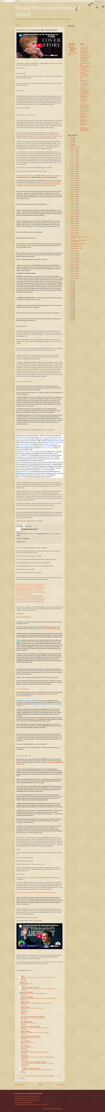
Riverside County (26, 444)
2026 (71, 138)
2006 (71, 317)
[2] (28, 454)
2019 (71, 288)
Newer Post (18, 1085)
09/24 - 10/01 (74, 178)
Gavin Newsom (26, 471)
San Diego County (54, 442)
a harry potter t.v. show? (76, 248)
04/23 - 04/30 (74, 228)
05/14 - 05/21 (74, 221)
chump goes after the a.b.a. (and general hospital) (26, 1098)
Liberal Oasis (83, 109)
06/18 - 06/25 (74, 210)
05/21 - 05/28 (74, 219)
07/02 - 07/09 (74, 205)
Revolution (82, 87)
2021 (71, 283)
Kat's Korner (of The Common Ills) (30, 1026)
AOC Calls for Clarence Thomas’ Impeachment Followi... (31, 592)
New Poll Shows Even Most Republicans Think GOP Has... (31, 597)
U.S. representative (45, 437)
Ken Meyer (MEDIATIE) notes (52, 628)
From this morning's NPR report (24, 381)
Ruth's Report (25, 1011)
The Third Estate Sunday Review (84, 52)
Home (40, 1085)
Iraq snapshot (30, 115)
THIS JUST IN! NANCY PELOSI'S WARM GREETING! (34, 1052)
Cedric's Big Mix (25, 1041)
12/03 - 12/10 (74, 155)
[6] (32, 465)
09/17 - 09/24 (74, 180)
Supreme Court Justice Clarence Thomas (30, 700)
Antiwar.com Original (27, 992)
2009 (71, 310)
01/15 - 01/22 (74, 274)
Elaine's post (28, 617)
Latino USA (24, 982)
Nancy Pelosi (42, 469)
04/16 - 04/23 (74, 230)
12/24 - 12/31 (74, 148)
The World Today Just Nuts (84, 81)
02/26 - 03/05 (74, 260)
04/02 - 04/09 (74, 235)
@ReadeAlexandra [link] (31, 533)
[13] (24, 476)
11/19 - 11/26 (74, 160)
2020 (71, 286)
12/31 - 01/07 (74, 146)
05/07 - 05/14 (74, 223)
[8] (52, 471)
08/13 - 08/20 (74, 192)
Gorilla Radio (24, 1055)
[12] (22, 476)
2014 (71, 299)
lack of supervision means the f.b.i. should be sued (33, 1018)
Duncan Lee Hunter (46, 447)
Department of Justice (29, 451)
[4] (43, 460)
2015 (71, 297)
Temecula (30, 446)
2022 (71, 281)
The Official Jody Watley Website (30, 1068)
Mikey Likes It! (25, 1002)
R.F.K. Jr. (23, 1013)
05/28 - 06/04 (74, 216)
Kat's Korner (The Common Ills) (84, 58)
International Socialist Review (84, 97)
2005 (71, 319)
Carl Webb (82, 102)
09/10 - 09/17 (74, 182)
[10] (21, 474)
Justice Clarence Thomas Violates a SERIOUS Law (29, 586)
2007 (71, 315)
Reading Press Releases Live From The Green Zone (85, 129)
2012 (71, 304)
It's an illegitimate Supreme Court (29, 1022)
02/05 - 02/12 (74, 267)
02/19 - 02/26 (74, 262)
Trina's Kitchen (25, 1006)
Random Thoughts (84, 107)
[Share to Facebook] (22, 1078)
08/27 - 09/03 (74, 187)
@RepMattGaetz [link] (51, 533)
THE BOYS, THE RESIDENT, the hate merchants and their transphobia (38, 998)
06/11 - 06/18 (74, 212)
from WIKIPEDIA (50, 429)
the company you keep (76, 246)
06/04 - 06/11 (74, 214)
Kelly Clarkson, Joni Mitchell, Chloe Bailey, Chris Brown (34, 1027)
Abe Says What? (84, 90)
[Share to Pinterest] (23, 1078)
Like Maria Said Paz (26, 1021)
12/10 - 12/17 (74, 153)
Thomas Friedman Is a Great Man (85, 55)
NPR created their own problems (51, 175)
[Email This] (17, 1078)
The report (19, 640)
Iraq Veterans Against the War (84, 100)
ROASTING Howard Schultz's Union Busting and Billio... (30, 599)
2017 (71, 292)
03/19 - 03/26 (74, 253)
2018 (71, 290)
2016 (71, 295)
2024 (71, 142)
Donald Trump (44, 475)
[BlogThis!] (19, 1078)
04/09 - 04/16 (74, 232)
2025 (71, 140)
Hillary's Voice (83, 94)
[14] (51, 476)
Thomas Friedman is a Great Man (30, 1036)
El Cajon (46, 444)
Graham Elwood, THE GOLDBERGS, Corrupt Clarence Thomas (36, 1003)
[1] (27, 454)
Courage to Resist (84, 105)
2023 (71, 144)
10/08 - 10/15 (74, 173)
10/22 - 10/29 (74, 169)
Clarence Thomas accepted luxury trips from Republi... (30, 588)
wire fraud (26, 457)
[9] (20, 474)
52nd (58, 440)
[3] (51, 456)
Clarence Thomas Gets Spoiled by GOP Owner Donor (30, 601)
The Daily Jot (24, 1051)
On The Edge (83, 85)
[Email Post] (58, 1076)
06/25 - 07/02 (74, 207)
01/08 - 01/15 (74, 276)
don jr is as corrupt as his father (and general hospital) (27, 1100)
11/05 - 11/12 (74, 164)
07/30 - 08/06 (74, 196)
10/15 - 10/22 (74, 171)
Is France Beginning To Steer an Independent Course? (34, 993)
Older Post (61, 1085)
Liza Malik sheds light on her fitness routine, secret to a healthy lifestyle (38, 988)
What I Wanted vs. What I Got (24, 594)
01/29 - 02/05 (74, 269)
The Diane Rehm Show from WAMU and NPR (33, 1062)
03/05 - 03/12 (74, 258)
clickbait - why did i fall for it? (78, 243)
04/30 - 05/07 (74, 225)
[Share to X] (20, 1078)
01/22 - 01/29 (74, 271)
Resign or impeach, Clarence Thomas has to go (32, 1008)
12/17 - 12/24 (74, 151)
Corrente (82, 114)
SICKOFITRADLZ (25, 1031)
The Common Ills (84, 47)
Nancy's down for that (26, 1047)
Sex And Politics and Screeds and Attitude (73, 49)
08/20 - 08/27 (74, 189)
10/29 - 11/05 (74, 167)
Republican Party (57, 439)
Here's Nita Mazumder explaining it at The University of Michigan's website (35, 892)
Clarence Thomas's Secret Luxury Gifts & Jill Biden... (30, 595)
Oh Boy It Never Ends (27, 997)
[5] (30, 465)
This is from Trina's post (22, 689)
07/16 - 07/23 (74, 201)
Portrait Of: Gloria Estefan (27, 983)
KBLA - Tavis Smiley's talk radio (30, 987)
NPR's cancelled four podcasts (25, 175)
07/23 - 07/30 (74, 198)
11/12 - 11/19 (74, 162)
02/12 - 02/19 (74, 264)
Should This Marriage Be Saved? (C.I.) (85, 124)
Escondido (53, 444)
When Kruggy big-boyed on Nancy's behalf (31, 1037)
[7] (41, 467)
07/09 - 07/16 (74, 203)
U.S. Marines (46, 446)
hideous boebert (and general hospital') (23, 1102)
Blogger (60, 1108)
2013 (71, 301)
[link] (24, 525)
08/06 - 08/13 (74, 194)
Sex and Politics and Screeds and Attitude (33, 1016)
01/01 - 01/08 (74, 278)
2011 (71, 306)
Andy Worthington (84, 92)
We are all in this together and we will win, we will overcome (35, 1032)
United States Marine (25, 437)
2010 (71, 308)
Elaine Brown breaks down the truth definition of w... (29, 590)
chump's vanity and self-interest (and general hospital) (27, 1096)
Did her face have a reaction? (28, 1042)
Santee (23, 446)
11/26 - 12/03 (74, 158)
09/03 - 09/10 (74, 185)
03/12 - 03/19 (74, 255)
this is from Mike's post (25, 755)
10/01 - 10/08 (74, 176)
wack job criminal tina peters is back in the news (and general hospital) (31, 1104)
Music (22, 976)
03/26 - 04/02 (74, 251)
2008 (71, 313)
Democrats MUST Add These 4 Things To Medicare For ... (31, 584)
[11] (20, 476)
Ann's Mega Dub (25, 1046)
